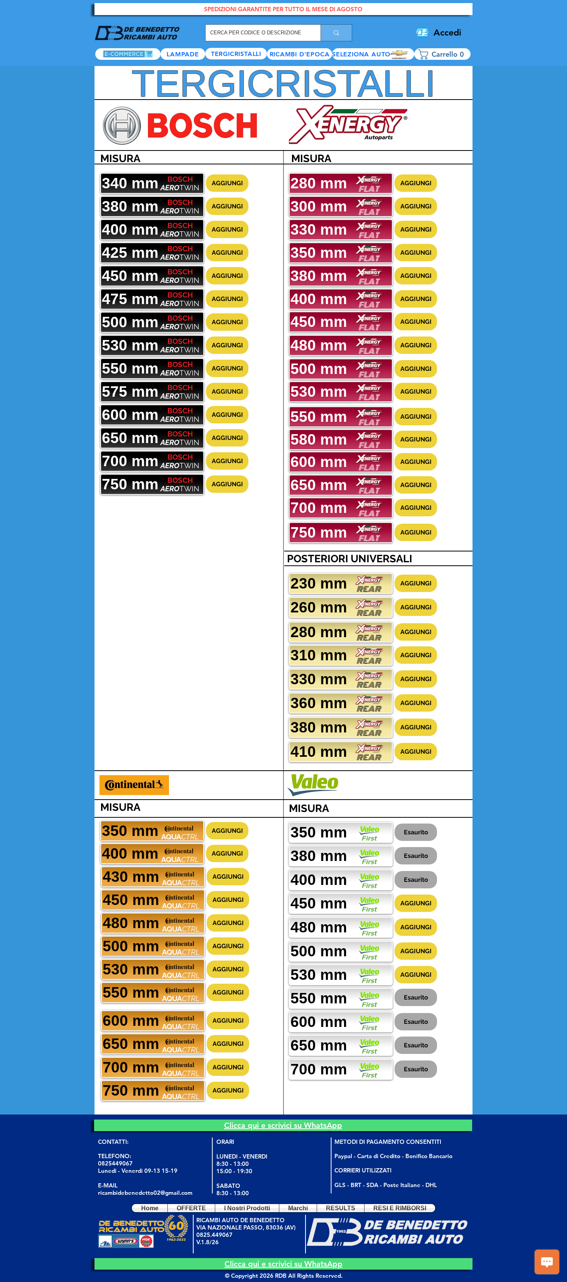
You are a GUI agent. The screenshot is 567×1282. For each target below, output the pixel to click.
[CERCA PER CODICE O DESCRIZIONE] (336, 33)
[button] (373, 54)
